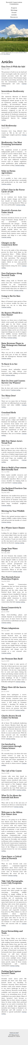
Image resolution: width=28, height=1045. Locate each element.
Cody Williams (6, 54)
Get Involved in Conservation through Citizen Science (11, 746)
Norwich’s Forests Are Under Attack (11, 211)
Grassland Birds (8, 412)
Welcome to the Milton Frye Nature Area (11, 813)
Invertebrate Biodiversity (12, 91)
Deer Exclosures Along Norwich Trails (11, 274)
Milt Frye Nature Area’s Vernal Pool (11, 442)
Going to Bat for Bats (10, 296)
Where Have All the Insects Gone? (13, 688)
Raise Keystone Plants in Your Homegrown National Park (13, 345)
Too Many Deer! (8, 396)
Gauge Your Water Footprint (9, 550)
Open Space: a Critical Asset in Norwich (11, 857)
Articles (14, 15)
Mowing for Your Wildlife (13, 511)
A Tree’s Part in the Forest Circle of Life (13, 191)
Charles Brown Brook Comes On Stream (11, 717)
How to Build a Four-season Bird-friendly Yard (13, 469)
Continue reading (19, 165)
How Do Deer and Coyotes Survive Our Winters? (13, 382)
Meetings (14, 10)
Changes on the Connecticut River (9, 244)
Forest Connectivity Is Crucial (11, 609)
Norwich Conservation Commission (14, 3)
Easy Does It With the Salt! (13, 67)
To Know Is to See (9, 364)
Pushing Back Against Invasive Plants (11, 972)
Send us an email (14, 1033)
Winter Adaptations (10, 628)
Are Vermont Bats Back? (12, 659)
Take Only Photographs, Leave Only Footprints (12, 882)
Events (14, 12)
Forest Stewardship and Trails (12, 932)
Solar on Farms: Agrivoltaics (8, 172)
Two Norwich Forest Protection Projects (10, 578)
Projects (14, 8)
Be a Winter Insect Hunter (13, 528)
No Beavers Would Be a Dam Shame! (11, 314)
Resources (14, 17)
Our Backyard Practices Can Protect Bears (14, 489)
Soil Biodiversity (8, 126)
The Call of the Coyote (11, 771)
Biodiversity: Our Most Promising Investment (11, 143)
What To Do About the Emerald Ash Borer (11, 796)
